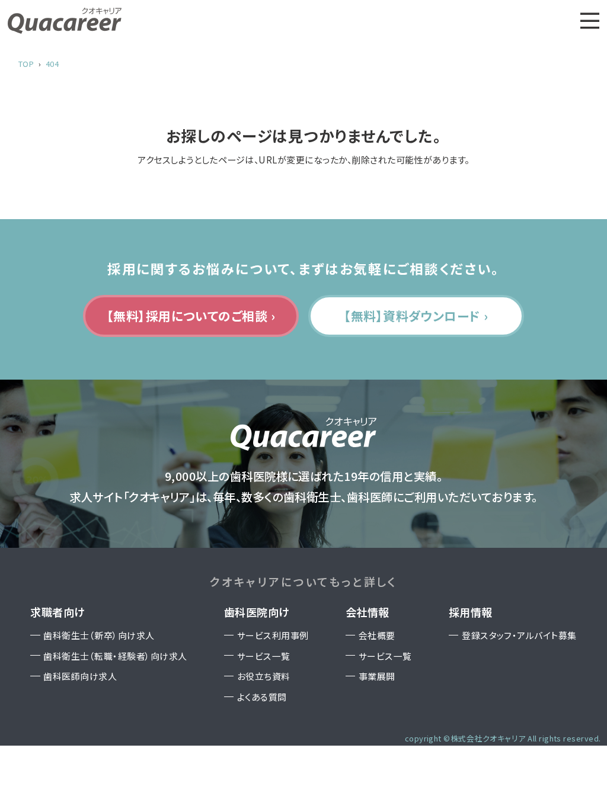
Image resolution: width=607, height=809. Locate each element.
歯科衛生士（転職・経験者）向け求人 (115, 656)
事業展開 (377, 676)
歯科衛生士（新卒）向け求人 (98, 635)
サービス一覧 (263, 656)
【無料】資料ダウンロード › (416, 316)
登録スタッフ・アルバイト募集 (519, 635)
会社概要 (377, 635)
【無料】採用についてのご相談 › (191, 316)
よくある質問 (262, 697)
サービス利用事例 (273, 635)
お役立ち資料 (263, 676)
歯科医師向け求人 (80, 676)
